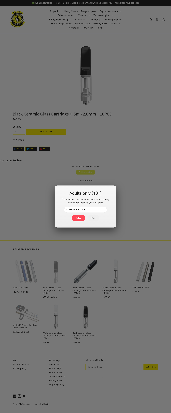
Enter (78, 218)
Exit (93, 218)
